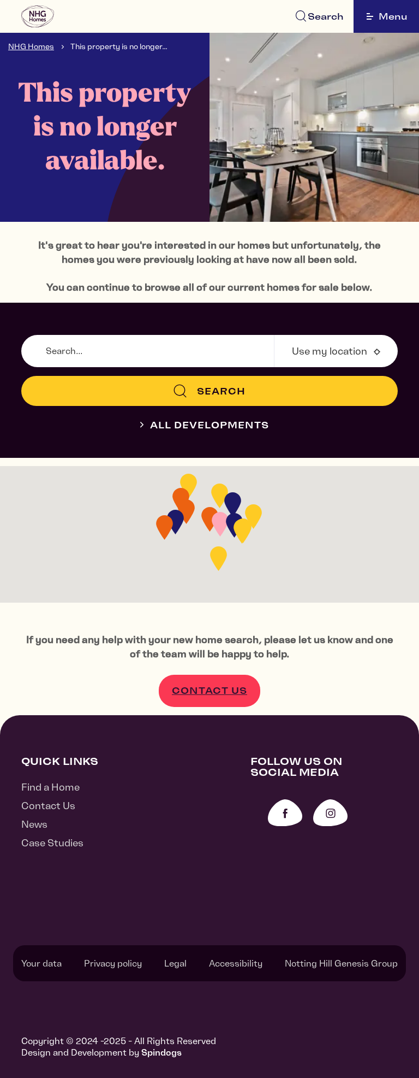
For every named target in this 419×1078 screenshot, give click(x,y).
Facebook (285, 812)
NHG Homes (31, 46)
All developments (209, 425)
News (34, 824)
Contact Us (209, 691)
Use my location (329, 351)
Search (326, 16)
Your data (41, 963)
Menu (393, 16)
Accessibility (235, 963)
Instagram (330, 812)
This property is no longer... (118, 46)
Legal (175, 963)
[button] (218, 558)
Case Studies (52, 843)
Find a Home (50, 787)
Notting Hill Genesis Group (341, 963)
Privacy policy (113, 963)
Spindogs (161, 1052)
